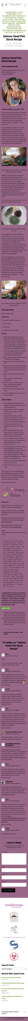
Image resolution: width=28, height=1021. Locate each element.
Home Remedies (21, 23)
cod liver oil (15, 236)
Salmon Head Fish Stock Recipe (11, 977)
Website (4, 881)
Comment (5, 852)
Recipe (17, 25)
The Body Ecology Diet (14, 26)
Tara (11, 43)
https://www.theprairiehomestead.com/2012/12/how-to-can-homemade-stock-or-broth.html (14, 820)
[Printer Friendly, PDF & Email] (6, 608)
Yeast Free (8, 32)
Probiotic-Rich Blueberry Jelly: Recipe (13, 983)
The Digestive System (14, 28)
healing (13, 21)
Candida (20, 17)
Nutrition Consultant (7, 70)
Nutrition (11, 25)
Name (3, 867)
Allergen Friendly (11, 12)
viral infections (20, 30)
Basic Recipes (21, 16)
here (8, 548)
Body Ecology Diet (11, 17)
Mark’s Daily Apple (16, 527)
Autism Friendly (12, 14)
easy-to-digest (8, 19)
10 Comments (11, 45)
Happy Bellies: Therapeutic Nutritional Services (18, 1017)
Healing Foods (21, 21)
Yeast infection (18, 32)
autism (20, 12)
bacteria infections (9, 16)
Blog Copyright (20, 1018)
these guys (14, 462)
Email (3, 874)
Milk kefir (8, 236)
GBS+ (13, 444)
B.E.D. (19, 14)
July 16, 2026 (18, 43)
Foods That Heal (19, 19)
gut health (6, 21)
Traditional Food (8, 30)
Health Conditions (8, 23)
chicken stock (11, 267)
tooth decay (8, 477)
